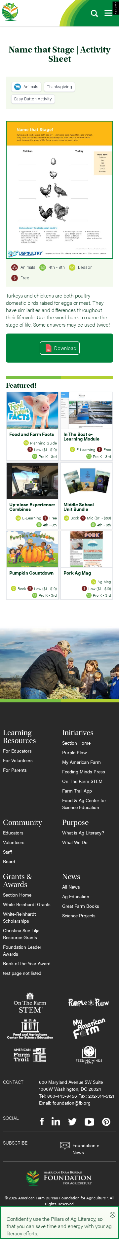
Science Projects (79, 915)
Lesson (85, 267)
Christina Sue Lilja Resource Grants (21, 933)
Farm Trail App (77, 790)
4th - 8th (57, 267)
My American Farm (81, 762)
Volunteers (13, 842)
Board (9, 861)
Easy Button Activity (33, 98)
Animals (30, 86)
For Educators (17, 750)
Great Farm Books (80, 906)
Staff (7, 851)
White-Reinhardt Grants (27, 904)
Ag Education (75, 896)
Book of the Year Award (27, 963)
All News (71, 886)
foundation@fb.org (72, 1102)
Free (24, 277)
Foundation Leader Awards (22, 950)
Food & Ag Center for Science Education (84, 803)
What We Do (75, 842)
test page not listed (22, 973)
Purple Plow (74, 752)
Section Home (76, 742)
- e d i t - (116, 8)
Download (65, 348)
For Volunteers (18, 760)
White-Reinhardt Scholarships (19, 917)
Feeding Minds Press (83, 771)
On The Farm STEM (82, 781)
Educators (13, 832)
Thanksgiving (59, 86)
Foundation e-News (86, 1148)
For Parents (15, 769)
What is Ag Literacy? (83, 832)
